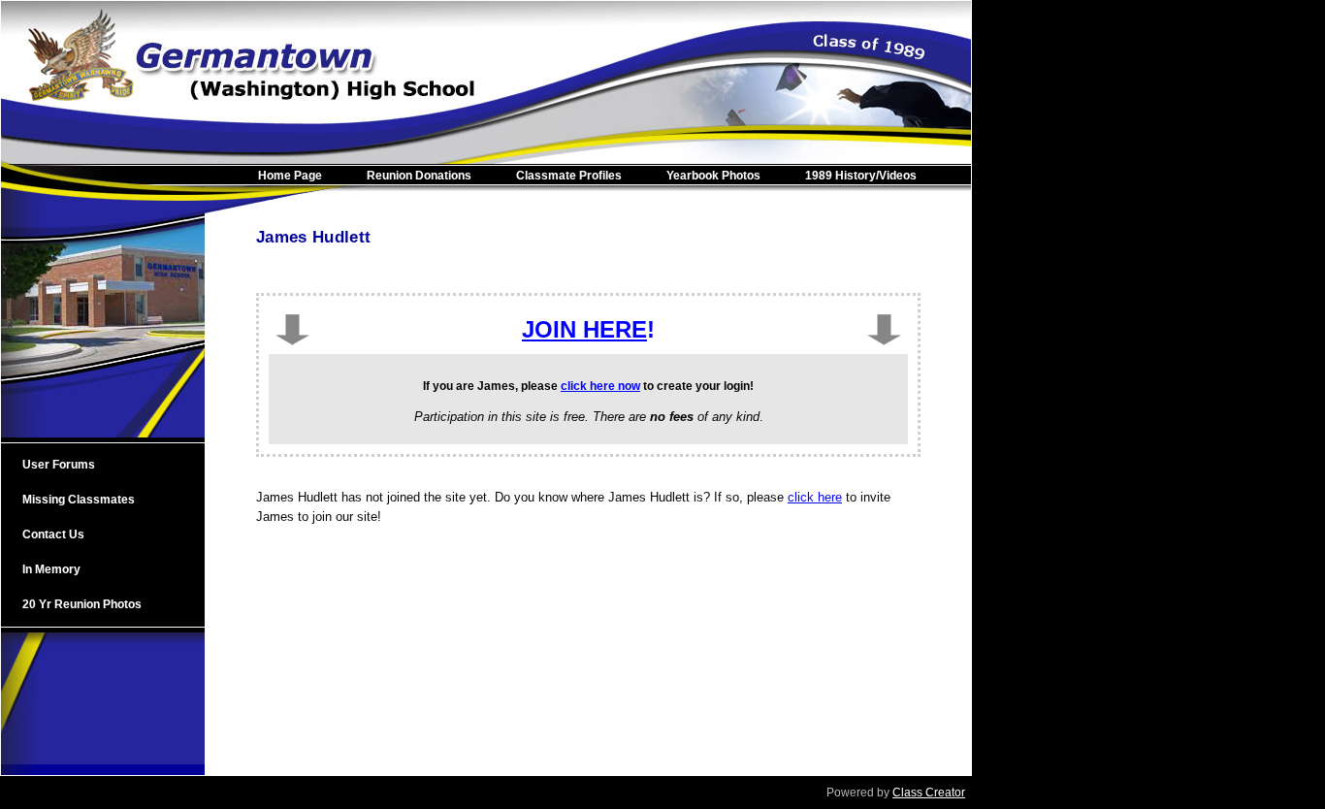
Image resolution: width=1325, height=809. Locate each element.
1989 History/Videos (861, 175)
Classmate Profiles (569, 175)
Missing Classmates (78, 499)
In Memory (51, 569)
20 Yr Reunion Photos (82, 604)
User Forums (58, 464)
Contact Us (53, 534)
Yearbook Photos (713, 175)
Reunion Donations (419, 175)
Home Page (290, 175)
